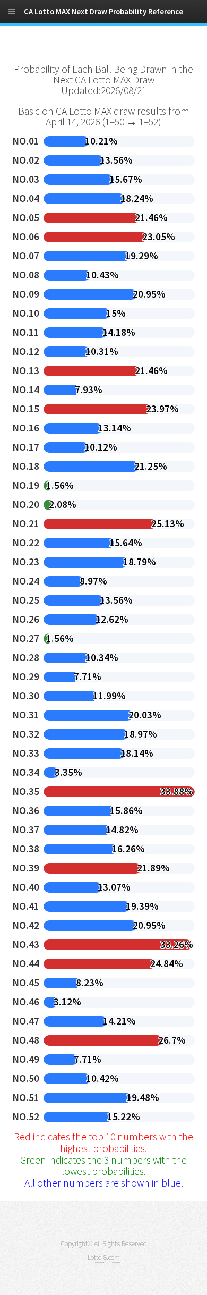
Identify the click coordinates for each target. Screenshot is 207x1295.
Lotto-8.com (104, 1257)
